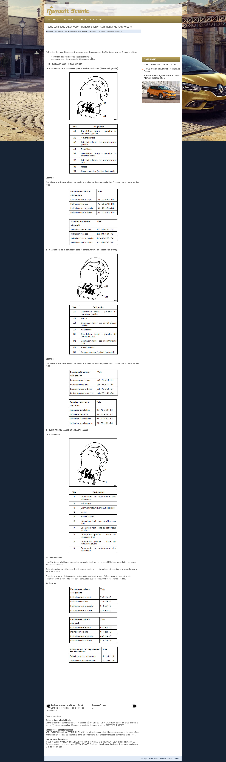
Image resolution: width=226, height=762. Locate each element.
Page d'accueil (53, 19)
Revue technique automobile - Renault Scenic (59, 32)
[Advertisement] (93, 41)
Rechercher (95, 19)
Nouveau (68, 19)
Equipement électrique (80, 32)
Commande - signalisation (97, 32)
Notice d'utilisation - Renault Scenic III (161, 64)
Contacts (81, 19)
